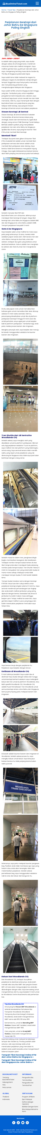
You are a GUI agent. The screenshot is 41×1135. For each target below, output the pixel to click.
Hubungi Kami (8, 1082)
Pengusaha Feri (27, 1083)
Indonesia (6, 1099)
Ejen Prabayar (27, 1099)
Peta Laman (7, 1087)
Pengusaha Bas (27, 1077)
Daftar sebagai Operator (27, 1103)
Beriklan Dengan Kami (30, 1107)
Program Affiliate (28, 1097)
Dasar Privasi (12, 1132)
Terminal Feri (27, 1085)
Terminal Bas (27, 1080)
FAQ (4, 1085)
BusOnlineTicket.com (30, 1130)
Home (4, 10)
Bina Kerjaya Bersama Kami (30, 1110)
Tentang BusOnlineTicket (8, 1078)
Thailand (6, 1097)
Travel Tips (11, 10)
